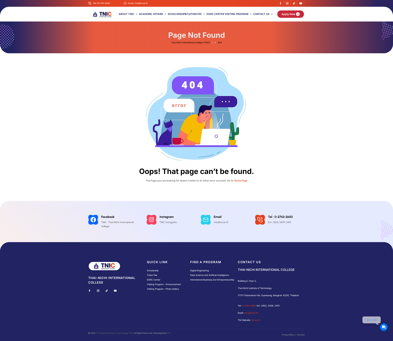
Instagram (167, 217)
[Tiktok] (293, 3)
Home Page (240, 180)
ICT (169, 333)
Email (218, 217)
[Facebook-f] (280, 3)
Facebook (108, 217)
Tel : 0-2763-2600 (280, 217)
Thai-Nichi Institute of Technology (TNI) (114, 333)
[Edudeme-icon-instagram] (287, 3)
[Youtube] (300, 3)
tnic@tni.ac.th (251, 313)
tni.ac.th (256, 320)
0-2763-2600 (249, 305)
